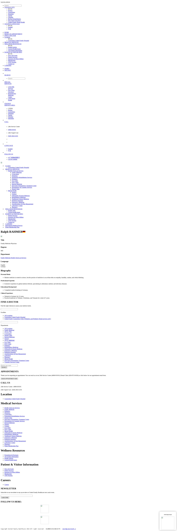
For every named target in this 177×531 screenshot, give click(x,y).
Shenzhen (11, 118)
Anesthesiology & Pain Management (22, 204)
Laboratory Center (17, 205)
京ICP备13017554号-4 (69, 529)
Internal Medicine (17, 184)
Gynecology (15, 174)
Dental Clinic (16, 189)
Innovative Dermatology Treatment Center (24, 186)
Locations (7, 37)
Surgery (14, 192)
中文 (9, 29)
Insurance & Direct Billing (16, 59)
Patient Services (12, 57)
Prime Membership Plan (12, 227)
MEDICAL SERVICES (11, 42)
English (10, 27)
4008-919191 (12, 129)
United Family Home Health (16, 22)
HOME (6, 32)
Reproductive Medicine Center (12, 95)
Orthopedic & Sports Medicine (21, 195)
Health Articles (12, 47)
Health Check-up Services (15, 171)
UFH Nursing (12, 62)
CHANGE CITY (9, 7)
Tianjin (10, 15)
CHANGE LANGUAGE (12, 24)
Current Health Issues (14, 49)
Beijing (10, 10)
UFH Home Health (11, 99)
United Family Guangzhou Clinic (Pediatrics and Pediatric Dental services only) (27, 319)
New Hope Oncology (14, 20)
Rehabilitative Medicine (19, 197)
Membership (11, 60)
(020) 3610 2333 (13, 136)
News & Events (12, 55)
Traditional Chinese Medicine (20, 199)
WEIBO (6, 68)
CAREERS (7, 65)
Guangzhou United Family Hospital (18, 40)
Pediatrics (14, 179)
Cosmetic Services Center (11, 362)
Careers (6, 484)
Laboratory (7, 355)
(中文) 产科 (8, 332)
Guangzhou (11, 12)
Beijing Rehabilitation (14, 19)
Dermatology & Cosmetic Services (22, 187)
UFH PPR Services (11, 87)
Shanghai (11, 14)
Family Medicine (17, 172)
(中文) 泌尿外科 (9, 340)
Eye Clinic (15, 181)
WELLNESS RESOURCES (12, 44)
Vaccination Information (15, 50)
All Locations (8, 315)
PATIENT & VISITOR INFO (13, 52)
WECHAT (7, 70)
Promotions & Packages (11, 455)
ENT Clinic (15, 182)
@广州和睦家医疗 (14, 157)
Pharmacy (7, 357)
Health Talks (11, 210)
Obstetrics (15, 176)
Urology (14, 194)
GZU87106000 (12, 159)
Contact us (11, 64)
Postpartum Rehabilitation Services (22, 177)
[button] (90, 75)
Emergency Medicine (18, 202)
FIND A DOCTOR (10, 35)
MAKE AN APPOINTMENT (13, 34)
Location (8, 166)
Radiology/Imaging (17, 200)
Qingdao (10, 17)
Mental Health (12, 190)
